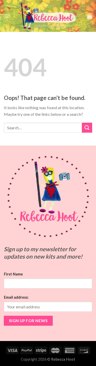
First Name (13, 274)
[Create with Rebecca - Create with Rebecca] (48, 16)
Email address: (16, 297)
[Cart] (89, 16)
